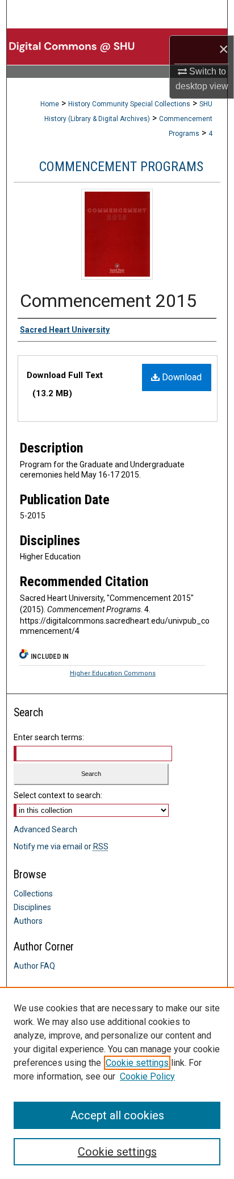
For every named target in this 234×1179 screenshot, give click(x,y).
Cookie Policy (147, 1076)
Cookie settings (137, 1062)
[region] (117, 1083)
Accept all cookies (117, 1115)
